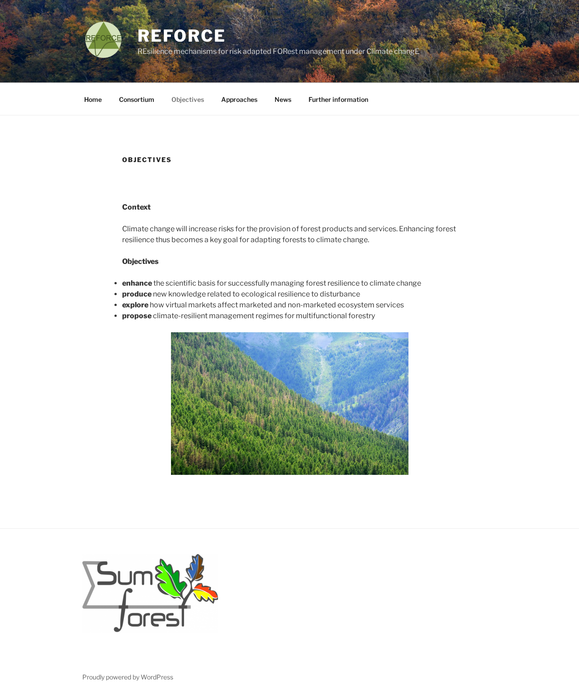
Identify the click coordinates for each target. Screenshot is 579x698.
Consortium (136, 99)
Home (93, 99)
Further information (338, 99)
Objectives (187, 99)
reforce (182, 36)
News (283, 99)
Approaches (239, 99)
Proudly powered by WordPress (127, 677)
